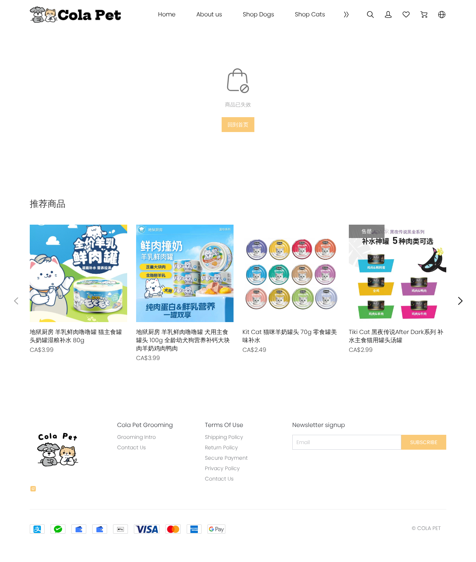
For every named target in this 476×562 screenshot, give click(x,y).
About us (209, 14)
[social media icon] (33, 489)
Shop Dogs (258, 14)
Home (167, 14)
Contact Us (131, 447)
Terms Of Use (224, 425)
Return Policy (221, 447)
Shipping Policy (224, 437)
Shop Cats (310, 14)
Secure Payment (226, 458)
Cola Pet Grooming (145, 425)
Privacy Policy (222, 468)
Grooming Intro (136, 437)
